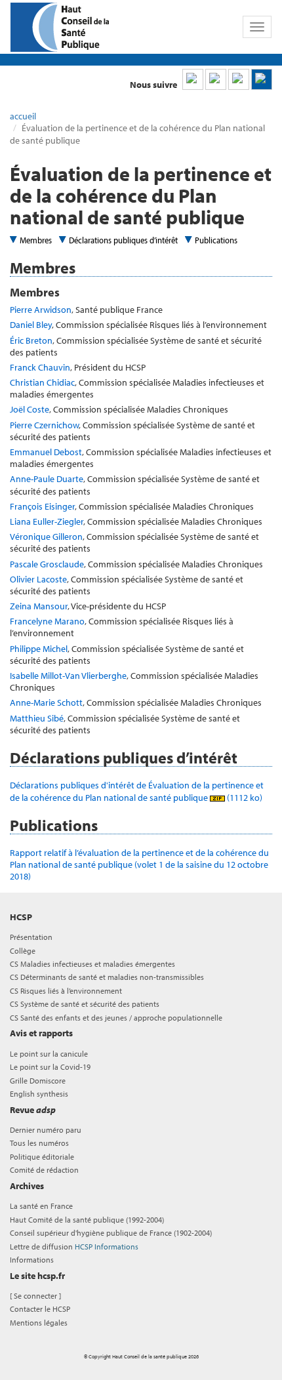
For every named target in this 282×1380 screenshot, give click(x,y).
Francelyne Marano (47, 621)
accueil (23, 116)
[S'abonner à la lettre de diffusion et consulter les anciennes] (261, 79)
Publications (216, 240)
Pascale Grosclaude (47, 564)
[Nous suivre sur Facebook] (238, 79)
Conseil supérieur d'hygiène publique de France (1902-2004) (111, 1233)
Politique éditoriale (42, 1157)
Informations (32, 1260)
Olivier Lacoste (38, 579)
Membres (36, 240)
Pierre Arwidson (40, 309)
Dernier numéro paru (45, 1130)
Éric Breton (31, 340)
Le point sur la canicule (49, 1054)
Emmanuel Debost (46, 452)
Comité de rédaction (44, 1170)
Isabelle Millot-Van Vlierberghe (68, 675)
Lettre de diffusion (74, 1246)
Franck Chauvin (40, 367)
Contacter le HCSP (40, 1309)
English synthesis (39, 1094)
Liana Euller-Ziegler (46, 521)
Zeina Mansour (39, 606)
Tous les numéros (39, 1143)
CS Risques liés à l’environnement (66, 991)
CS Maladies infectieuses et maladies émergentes (92, 964)
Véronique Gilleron (46, 536)
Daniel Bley (31, 325)
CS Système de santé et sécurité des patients (84, 1004)
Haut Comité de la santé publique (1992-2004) (87, 1220)
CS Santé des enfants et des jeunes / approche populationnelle (116, 1018)
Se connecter (35, 1296)
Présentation (31, 937)
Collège (22, 951)
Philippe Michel (39, 649)
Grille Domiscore (38, 1081)
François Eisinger (42, 506)
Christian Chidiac (42, 382)
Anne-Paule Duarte (46, 479)
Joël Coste (29, 409)
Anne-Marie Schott (46, 702)
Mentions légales (39, 1323)
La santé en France (41, 1206)
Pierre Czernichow (44, 425)
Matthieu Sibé (37, 718)
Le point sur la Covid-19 (50, 1067)
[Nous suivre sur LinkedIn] (192, 79)
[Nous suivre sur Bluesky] (215, 79)
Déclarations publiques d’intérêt (123, 240)
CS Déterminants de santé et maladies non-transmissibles (107, 977)
